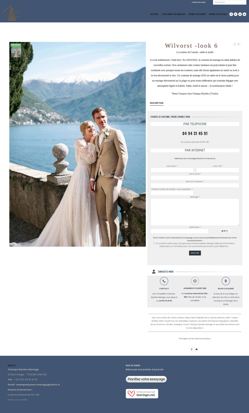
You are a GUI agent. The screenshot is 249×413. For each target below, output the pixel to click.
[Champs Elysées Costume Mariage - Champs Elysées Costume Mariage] (11, 13)
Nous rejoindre (133, 365)
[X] (235, 14)
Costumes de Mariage (174, 14)
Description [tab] (156, 103)
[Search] (242, 2)
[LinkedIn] (244, 14)
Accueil (154, 14)
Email (196, 349)
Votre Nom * (172, 166)
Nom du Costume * (195, 181)
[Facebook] (231, 14)
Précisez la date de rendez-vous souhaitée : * (172, 189)
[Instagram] (240, 14)
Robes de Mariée (197, 14)
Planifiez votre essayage (146, 379)
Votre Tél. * (218, 166)
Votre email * (195, 174)
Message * (195, 197)
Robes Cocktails (218, 14)
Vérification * (195, 227)
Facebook (192, 349)
